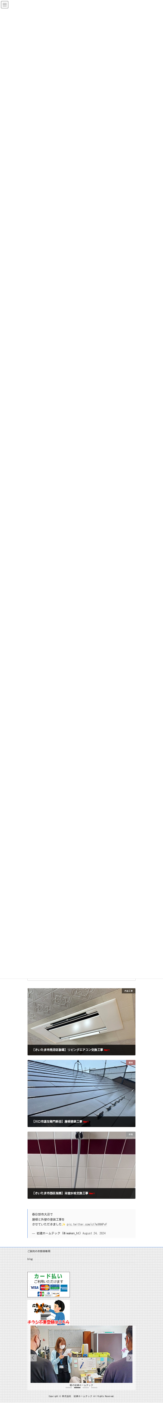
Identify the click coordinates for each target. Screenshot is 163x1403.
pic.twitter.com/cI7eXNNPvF (87, 1224)
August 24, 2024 (94, 1233)
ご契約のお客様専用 (38, 1251)
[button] (129, 1357)
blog (29, 1259)
